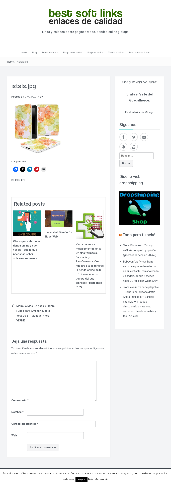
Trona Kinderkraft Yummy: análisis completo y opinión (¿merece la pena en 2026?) (139, 250)
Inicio (24, 52)
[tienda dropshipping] (139, 207)
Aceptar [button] (81, 479)
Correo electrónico (24, 423)
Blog (34, 52)
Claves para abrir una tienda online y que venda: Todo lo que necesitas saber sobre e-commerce (26, 250)
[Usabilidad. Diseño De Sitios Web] (59, 218)
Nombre (17, 412)
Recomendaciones (139, 52)
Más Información (98, 479)
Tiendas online (116, 52)
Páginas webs (95, 52)
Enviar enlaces (50, 52)
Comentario (20, 400)
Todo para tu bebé (139, 234)
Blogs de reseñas (72, 52)
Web (14, 435)
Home (10, 61)
